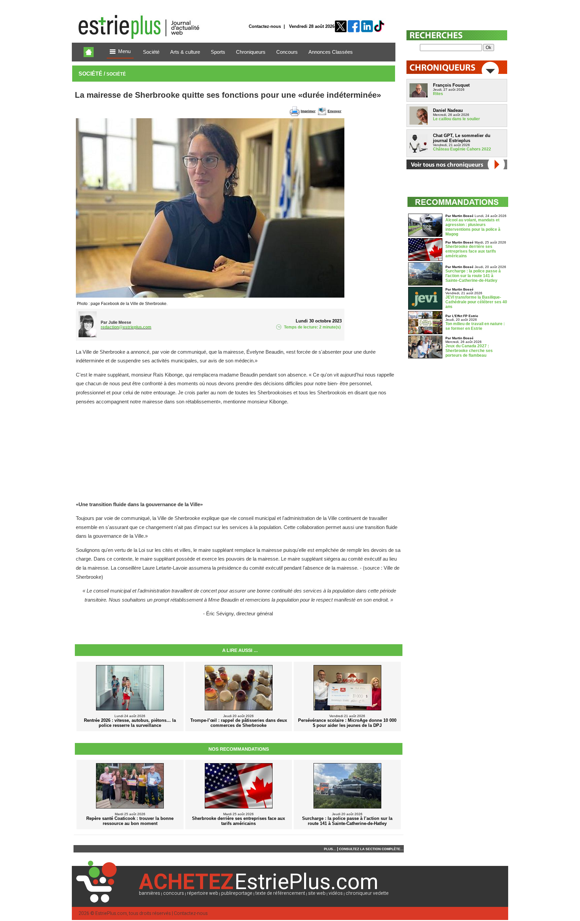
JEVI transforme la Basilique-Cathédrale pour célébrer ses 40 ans (476, 302)
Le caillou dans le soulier (456, 119)
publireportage (236, 893)
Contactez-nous (265, 26)
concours (173, 893)
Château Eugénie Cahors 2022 (462, 149)
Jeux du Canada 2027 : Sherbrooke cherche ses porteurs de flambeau (469, 351)
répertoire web (202, 893)
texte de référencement (280, 893)
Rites (438, 93)
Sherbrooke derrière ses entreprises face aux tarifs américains (470, 251)
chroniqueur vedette (367, 893)
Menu (124, 51)
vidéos (336, 893)
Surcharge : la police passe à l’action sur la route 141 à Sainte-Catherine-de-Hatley (473, 276)
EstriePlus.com (111, 913)
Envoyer (334, 111)
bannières (149, 893)
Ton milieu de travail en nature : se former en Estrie (475, 326)
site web (317, 893)
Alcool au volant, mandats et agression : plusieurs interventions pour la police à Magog (472, 227)
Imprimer (308, 111)
